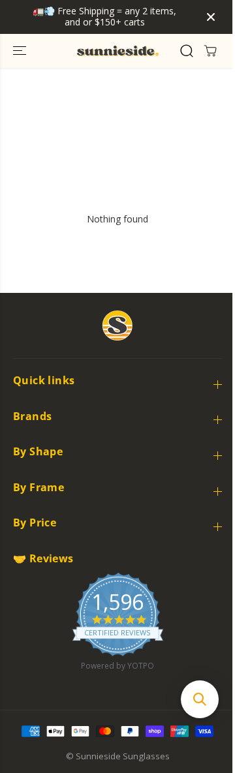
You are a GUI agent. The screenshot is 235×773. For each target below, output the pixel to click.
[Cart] (210, 51)
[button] (21, 51)
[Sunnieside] (118, 51)
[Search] (186, 51)
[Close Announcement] (211, 17)
